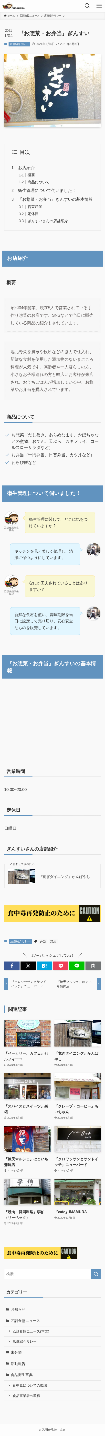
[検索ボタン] (87, 6)
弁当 (43, 941)
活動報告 (18, 1364)
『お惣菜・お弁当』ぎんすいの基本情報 (55, 199)
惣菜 (53, 941)
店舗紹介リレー (19, 44)
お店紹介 (26, 167)
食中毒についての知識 (30, 1385)
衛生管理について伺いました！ (47, 190)
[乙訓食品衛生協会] (13, 6)
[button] (12, 966)
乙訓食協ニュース (25, 1321)
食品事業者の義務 (26, 1396)
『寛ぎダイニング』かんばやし (64, 877)
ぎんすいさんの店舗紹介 (48, 221)
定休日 (33, 214)
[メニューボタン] (99, 6)
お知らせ (18, 1309)
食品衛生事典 (22, 1375)
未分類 (16, 1352)
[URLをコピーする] (93, 966)
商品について (39, 182)
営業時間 (35, 206)
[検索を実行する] (96, 1274)
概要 (31, 175)
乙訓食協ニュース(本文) (31, 1331)
